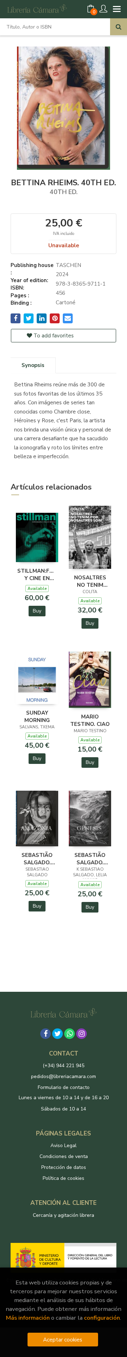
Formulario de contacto (64, 1087)
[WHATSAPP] (69, 1033)
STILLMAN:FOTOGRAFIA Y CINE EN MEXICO (37, 574)
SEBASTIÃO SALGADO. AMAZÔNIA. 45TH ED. (37, 859)
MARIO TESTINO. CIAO (90, 720)
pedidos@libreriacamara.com (63, 1076)
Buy (37, 611)
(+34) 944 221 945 (63, 1065)
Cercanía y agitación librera (63, 1215)
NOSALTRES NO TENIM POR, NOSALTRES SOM (90, 581)
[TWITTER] (57, 1033)
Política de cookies (63, 1178)
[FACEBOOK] (45, 1033)
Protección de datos (63, 1167)
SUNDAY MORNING (37, 716)
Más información (28, 1318)
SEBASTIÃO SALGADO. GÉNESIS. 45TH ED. (90, 859)
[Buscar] (118, 26)
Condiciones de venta (64, 1156)
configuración (102, 1318)
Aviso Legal (63, 1145)
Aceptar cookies (62, 1339)
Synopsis (33, 365)
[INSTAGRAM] (81, 1033)
